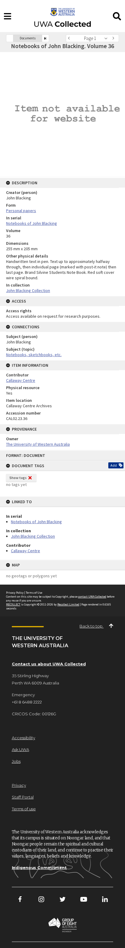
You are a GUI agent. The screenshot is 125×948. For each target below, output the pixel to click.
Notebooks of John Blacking (36, 521)
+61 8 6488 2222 (27, 702)
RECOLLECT (13, 604)
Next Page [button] (114, 38)
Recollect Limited (68, 604)
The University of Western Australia (38, 444)
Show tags (18, 477)
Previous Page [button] (70, 38)
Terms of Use (34, 593)
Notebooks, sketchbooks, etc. (34, 354)
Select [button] (107, 38)
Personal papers (21, 210)
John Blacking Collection (33, 536)
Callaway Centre (25, 550)
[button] (9, 38)
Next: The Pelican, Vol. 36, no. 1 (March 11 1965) (45, 38)
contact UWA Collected (92, 597)
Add (113, 465)
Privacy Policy (15, 593)
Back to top (91, 626)
